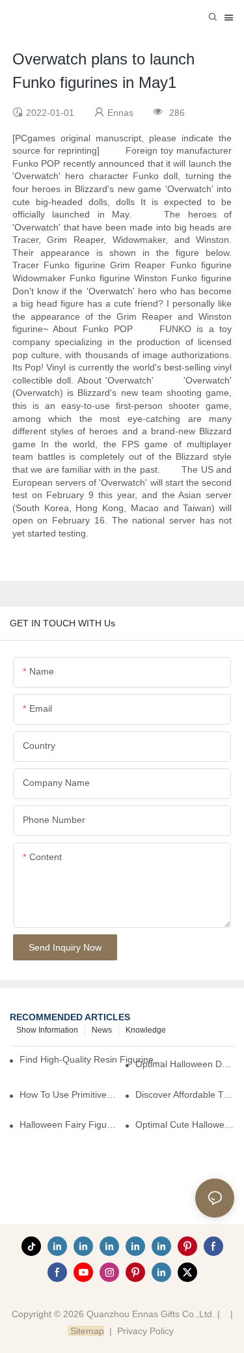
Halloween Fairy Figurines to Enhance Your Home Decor (69, 1124)
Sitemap (86, 1331)
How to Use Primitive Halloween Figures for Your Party (69, 1094)
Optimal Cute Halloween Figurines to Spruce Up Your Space (184, 1124)
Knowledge (146, 1030)
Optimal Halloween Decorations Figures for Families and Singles (184, 1064)
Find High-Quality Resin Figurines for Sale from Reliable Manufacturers (92, 1059)
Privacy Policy (145, 1331)
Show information (47, 1030)
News (102, 1030)
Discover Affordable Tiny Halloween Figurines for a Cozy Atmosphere (184, 1094)
